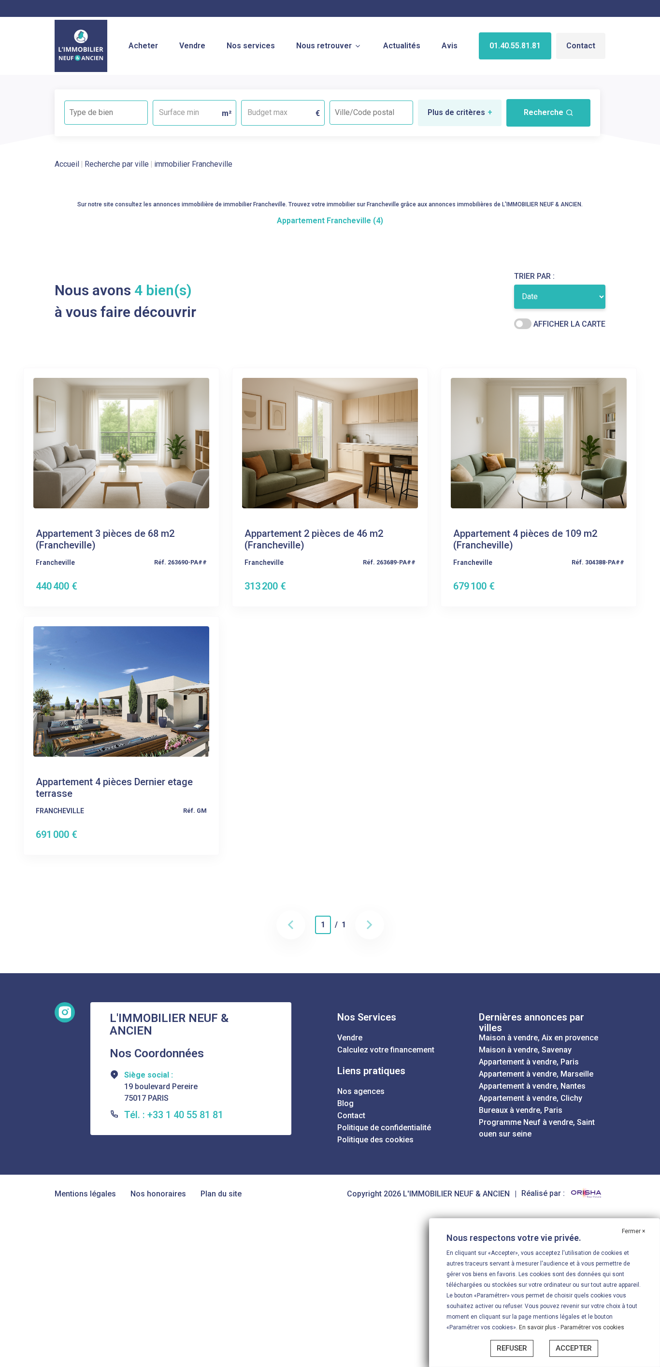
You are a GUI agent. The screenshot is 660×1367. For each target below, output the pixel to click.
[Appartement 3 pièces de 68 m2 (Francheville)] (121, 442)
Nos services (251, 45)
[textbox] (106, 109)
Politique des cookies (375, 1139)
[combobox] (106, 113)
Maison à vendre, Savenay (525, 1049)
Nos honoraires (158, 1193)
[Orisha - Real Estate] (586, 1193)
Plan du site (221, 1193)
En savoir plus (538, 1327)
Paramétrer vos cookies (592, 1327)
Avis (450, 45)
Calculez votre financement (385, 1049)
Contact (580, 45)
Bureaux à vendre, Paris (520, 1110)
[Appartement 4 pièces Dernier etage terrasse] (121, 690)
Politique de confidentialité (384, 1127)
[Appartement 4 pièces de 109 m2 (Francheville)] (539, 442)
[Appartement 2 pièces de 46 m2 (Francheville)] (330, 442)
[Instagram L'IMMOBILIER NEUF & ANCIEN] (64, 1012)
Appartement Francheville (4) (330, 220)
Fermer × (633, 1231)
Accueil (67, 164)
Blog (345, 1103)
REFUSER (512, 1348)
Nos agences (361, 1091)
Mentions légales (85, 1193)
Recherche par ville (117, 164)
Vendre (192, 45)
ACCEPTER (574, 1348)
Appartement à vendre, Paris (529, 1061)
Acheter (143, 45)
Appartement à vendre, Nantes (532, 1086)
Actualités (401, 45)
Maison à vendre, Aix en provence (538, 1037)
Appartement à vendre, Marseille (536, 1074)
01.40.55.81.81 (515, 45)
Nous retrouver (324, 45)
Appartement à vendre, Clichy (530, 1098)
